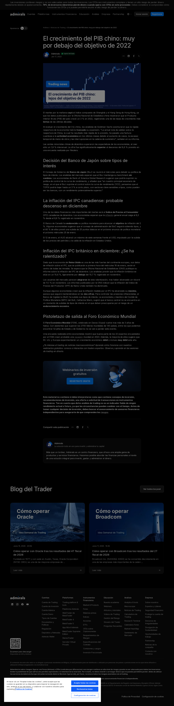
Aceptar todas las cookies (85, 683)
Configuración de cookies (85, 695)
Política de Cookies (24, 689)
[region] (52, 689)
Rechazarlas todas (85, 689)
